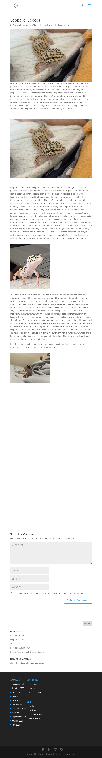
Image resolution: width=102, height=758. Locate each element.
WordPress (70, 754)
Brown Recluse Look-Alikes (33, 663)
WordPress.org (35, 718)
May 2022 (16, 696)
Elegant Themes (45, 754)
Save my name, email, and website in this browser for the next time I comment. (48, 593)
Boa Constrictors (17, 635)
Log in (31, 706)
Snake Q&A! (15, 643)
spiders (32, 688)
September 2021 (19, 716)
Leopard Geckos (17, 639)
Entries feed (34, 710)
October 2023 (18, 688)
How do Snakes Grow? (20, 648)
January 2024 (18, 684)
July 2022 (16, 692)
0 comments (63, 25)
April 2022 (16, 700)
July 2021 (16, 725)
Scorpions (33, 684)
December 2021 (19, 708)
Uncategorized (49, 25)
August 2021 (17, 721)
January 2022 (18, 704)
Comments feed (36, 714)
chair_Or (14, 663)
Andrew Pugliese (20, 25)
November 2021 (19, 712)
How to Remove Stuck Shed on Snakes (27, 652)
